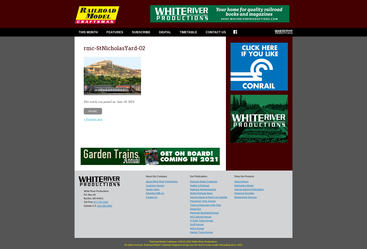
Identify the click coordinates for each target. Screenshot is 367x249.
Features (114, 32)
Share (92, 111)
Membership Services (245, 197)
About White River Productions (162, 181)
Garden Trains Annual (201, 232)
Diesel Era (195, 209)
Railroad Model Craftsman (203, 181)
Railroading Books (244, 185)
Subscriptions (241, 181)
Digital (165, 32)
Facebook (237, 33)
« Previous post (93, 119)
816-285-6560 (104, 206)
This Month (88, 32)
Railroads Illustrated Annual (204, 212)
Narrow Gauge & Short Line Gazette (208, 197)
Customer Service (155, 185)
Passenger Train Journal (203, 201)
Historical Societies (244, 193)
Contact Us (216, 32)
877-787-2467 (100, 202)
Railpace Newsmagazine (203, 189)
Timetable (188, 32)
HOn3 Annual (197, 228)
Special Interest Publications (249, 189)
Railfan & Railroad (199, 185)
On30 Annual (197, 224)
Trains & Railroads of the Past (205, 205)
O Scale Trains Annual (201, 220)
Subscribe (141, 32)
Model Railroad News (201, 193)
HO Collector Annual (200, 217)
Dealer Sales (152, 189)
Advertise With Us (155, 193)
